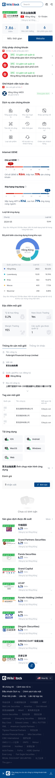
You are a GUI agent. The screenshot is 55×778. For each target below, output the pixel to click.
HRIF (44, 702)
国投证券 (42, 718)
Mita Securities (34, 734)
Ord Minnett (41, 706)
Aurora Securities (10, 714)
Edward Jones (21, 722)
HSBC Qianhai (33, 750)
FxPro (20, 750)
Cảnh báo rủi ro (23, 687)
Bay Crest (6, 722)
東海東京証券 (34, 710)
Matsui (35, 742)
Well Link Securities (11, 706)
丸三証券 (39, 758)
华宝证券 (34, 730)
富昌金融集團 (8, 710)
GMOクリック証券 (10, 742)
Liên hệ (22, 696)
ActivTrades (7, 750)
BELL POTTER (39, 722)
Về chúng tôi (8, 687)
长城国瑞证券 (20, 702)
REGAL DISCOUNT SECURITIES (16, 758)
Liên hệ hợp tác (35, 696)
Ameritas (28, 706)
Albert (21, 710)
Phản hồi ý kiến (9, 696)
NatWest (19, 746)
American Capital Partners (22, 726)
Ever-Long (7, 754)
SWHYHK (6, 746)
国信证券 (38, 714)
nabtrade (6, 718)
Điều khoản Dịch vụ (11, 691)
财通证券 (31, 746)
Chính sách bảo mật (32, 691)
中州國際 (34, 702)
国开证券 (27, 738)
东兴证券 (26, 714)
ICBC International (10, 738)
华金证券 (6, 702)
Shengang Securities (24, 718)
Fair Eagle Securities (25, 754)
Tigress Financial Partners (14, 730)
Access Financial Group (13, 734)
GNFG (25, 742)
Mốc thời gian (14, 38)
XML (4, 726)
